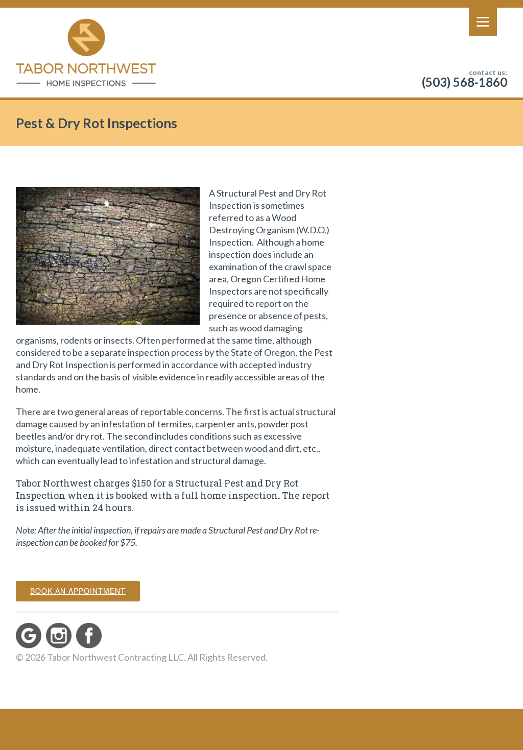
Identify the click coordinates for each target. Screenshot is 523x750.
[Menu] (483, 22)
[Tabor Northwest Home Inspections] (86, 52)
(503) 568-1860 (464, 82)
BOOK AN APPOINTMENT (78, 591)
